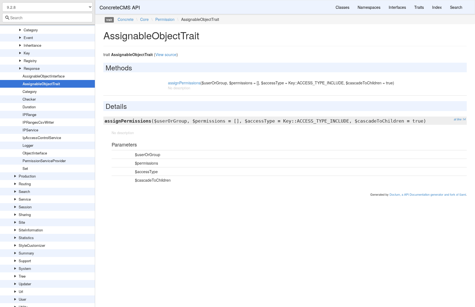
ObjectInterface (35, 153)
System (25, 268)
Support (25, 260)
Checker (29, 99)
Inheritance (32, 45)
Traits (419, 7)
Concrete (126, 19)
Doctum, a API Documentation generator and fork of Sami (428, 194)
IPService (30, 129)
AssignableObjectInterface (44, 76)
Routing (25, 183)
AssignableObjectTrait (41, 83)
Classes (342, 7)
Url (21, 291)
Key (27, 53)
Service (25, 199)
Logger (28, 145)
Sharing (25, 214)
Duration (29, 106)
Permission (165, 19)
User (22, 299)
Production (27, 176)
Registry (30, 60)
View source (165, 54)
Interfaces (397, 7)
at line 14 (460, 119)
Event (28, 37)
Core (144, 19)
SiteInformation (31, 230)
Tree (22, 276)
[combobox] (47, 17)
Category (31, 29)
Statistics (26, 237)
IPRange (29, 114)
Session (25, 206)
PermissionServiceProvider (44, 160)
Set (25, 168)
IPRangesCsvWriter (38, 122)
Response (32, 68)
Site (22, 222)
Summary (26, 253)
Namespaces (369, 7)
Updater (25, 283)
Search (24, 191)
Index (437, 7)
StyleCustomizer (32, 245)
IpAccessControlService (42, 137)
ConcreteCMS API (120, 7)
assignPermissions (184, 82)
